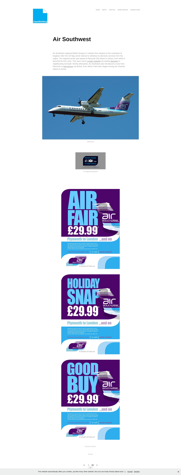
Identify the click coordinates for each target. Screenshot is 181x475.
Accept (130, 472)
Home (98, 10)
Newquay (114, 61)
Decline (137, 472)
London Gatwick (94, 61)
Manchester (68, 66)
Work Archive (123, 10)
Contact (112, 10)
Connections (135, 10)
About (104, 10)
